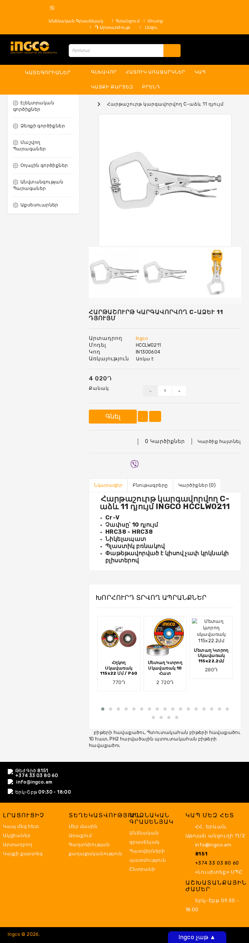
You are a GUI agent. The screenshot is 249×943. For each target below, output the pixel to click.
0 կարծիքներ (165, 441)
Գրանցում (127, 20)
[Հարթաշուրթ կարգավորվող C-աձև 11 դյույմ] (165, 180)
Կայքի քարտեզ (112, 87)
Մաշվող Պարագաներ (29, 146)
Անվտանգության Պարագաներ (38, 185)
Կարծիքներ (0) (197, 485)
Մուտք (155, 20)
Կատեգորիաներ (48, 73)
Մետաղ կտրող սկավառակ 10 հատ (165, 668)
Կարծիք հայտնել (219, 441)
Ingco (142, 338)
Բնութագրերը (150, 485)
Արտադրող (17, 844)
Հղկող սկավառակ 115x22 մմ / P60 (118, 668)
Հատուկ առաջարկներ (155, 72)
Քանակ (99, 388)
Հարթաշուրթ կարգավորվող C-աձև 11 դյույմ (165, 104)
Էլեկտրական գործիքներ (33, 106)
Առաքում (80, 835)
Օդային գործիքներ (44, 165)
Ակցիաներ (16, 835)
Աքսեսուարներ (39, 205)
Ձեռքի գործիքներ (42, 126)
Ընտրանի (142, 869)
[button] (103, 709)
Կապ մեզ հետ (21, 826)
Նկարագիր (108, 485)
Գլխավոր (104, 72)
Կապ (200, 72)
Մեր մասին (83, 826)
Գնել (112, 416)
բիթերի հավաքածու (119, 732)
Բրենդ (151, 87)
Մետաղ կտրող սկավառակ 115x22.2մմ (211, 655)
